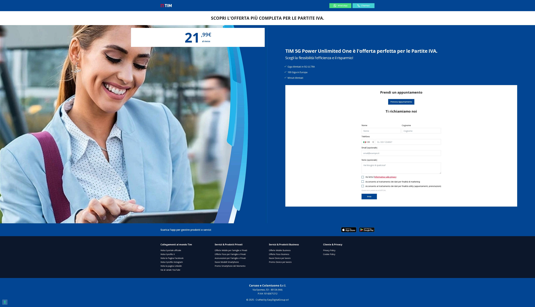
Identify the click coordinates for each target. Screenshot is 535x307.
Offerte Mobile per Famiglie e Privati (231, 250)
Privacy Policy (329, 250)
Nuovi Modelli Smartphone (227, 262)
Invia (369, 196)
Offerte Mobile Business (280, 250)
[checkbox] (363, 177)
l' (385, 177)
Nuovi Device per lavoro (280, 258)
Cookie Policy (329, 254)
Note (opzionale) (369, 160)
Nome (364, 125)
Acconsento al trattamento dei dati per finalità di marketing (392, 181)
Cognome (406, 125)
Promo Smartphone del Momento (230, 266)
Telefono (366, 136)
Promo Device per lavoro (280, 262)
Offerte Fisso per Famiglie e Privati (230, 254)
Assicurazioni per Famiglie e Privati (230, 258)
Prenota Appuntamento (401, 101)
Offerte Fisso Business (279, 254)
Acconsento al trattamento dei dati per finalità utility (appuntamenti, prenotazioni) (403, 186)
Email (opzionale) (369, 147)
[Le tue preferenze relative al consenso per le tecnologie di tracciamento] (5, 302)
